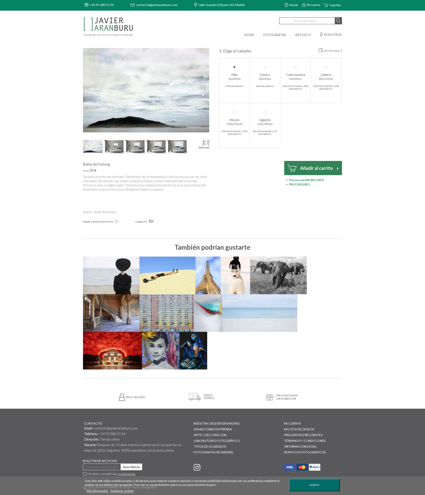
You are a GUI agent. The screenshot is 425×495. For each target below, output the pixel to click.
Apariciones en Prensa (213, 429)
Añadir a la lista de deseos (98, 221)
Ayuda (293, 5)
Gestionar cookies (122, 491)
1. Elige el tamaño (235, 51)
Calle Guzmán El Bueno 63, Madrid (221, 5)
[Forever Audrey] (161, 350)
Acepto (314, 484)
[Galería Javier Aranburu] (109, 24)
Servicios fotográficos (305, 452)
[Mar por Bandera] (259, 313)
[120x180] (177, 146)
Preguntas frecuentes (303, 435)
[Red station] (112, 350)
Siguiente (205, 95)
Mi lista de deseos (299, 429)
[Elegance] (111, 275)
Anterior (87, 95)
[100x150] (156, 146)
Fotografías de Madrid (213, 452)
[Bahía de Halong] (146, 90)
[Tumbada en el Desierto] (167, 275)
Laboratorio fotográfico (217, 441)
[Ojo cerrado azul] (208, 313)
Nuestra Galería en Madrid (217, 423)
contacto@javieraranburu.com (116, 428)
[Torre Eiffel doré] (207, 275)
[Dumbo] (278, 275)
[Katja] (235, 275)
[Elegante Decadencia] (111, 313)
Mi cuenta (313, 5)
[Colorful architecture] (166, 313)
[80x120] (135, 146)
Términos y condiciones (305, 441)
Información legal (300, 446)
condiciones (126, 474)
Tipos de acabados (210, 446)
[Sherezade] (193, 350)
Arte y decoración (210, 435)
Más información (98, 491)
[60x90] (114, 146)
